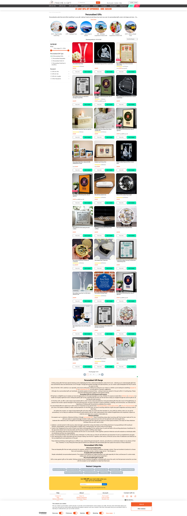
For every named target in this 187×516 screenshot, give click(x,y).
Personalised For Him (59, 469)
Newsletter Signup (81, 499)
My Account (110, 3)
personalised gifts (88, 417)
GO (98, 2)
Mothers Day (104, 472)
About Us (81, 496)
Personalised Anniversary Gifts (74, 472)
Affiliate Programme (81, 497)
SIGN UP (104, 484)
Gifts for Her (55, 74)
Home (50, 12)
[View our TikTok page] (135, 496)
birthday (124, 396)
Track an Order (105, 497)
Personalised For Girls (101, 469)
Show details (109, 513)
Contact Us (58, 496)
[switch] (75, 513)
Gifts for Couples (56, 76)
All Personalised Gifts (57, 56)
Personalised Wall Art (58, 61)
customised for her (84, 389)
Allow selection (141, 508)
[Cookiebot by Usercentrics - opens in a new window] (42, 513)
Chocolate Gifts (114, 469)
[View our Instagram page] (127, 496)
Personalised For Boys (87, 469)
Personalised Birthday (91, 472)
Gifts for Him (55, 71)
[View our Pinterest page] (131, 496)
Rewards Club (105, 499)
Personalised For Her (73, 469)
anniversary (131, 396)
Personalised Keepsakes (59, 58)
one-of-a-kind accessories (128, 406)
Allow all (141, 504)
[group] (56, 29)
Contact (116, 3)
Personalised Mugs (116, 472)
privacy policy (91, 487)
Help (120, 3)
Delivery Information (58, 499)
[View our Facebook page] (123, 496)
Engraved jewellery (102, 406)
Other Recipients (56, 79)
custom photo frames (112, 406)
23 (99, 374)
